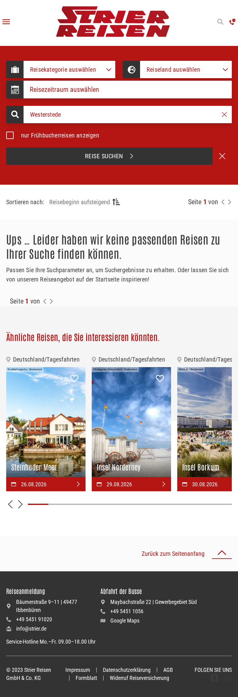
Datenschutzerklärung (127, 670)
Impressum (77, 670)
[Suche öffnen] (220, 22)
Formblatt (86, 678)
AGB (168, 670)
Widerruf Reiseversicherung (139, 678)
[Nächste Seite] (229, 202)
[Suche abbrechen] (222, 156)
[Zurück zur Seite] (223, 202)
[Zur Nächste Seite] (51, 301)
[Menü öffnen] (6, 21)
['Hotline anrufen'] (232, 22)
